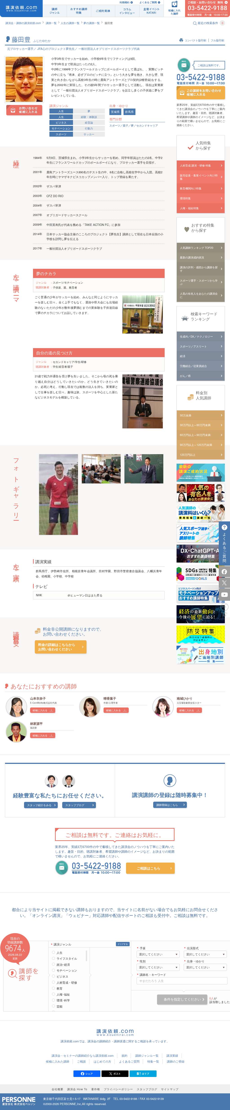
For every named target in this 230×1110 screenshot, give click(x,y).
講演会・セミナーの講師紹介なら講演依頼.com (83, 1055)
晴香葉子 (110, 698)
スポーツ (61, 134)
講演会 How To (77, 1089)
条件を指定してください (182, 999)
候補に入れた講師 (57, 1061)
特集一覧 (153, 1061)
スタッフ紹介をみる (39, 805)
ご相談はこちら (148, 868)
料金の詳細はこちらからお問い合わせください (56, 647)
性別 (143, 961)
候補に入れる (40, 710)
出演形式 (193, 948)
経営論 (89, 122)
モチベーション (61, 128)
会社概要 (57, 1089)
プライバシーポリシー (118, 1089)
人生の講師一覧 (70, 23)
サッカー (89, 134)
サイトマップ (170, 1089)
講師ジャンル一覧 (147, 1055)
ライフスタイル (67, 958)
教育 (59, 988)
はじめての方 (102, 1061)
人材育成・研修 (67, 982)
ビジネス (61, 122)
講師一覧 (51, 23)
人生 (61, 111)
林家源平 (36, 723)
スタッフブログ (74, 805)
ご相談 (81, 1061)
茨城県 (115, 111)
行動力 (89, 128)
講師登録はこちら (167, 805)
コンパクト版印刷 (195, 40)
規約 (124, 1055)
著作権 (95, 1089)
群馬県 (129, 111)
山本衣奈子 (38, 698)
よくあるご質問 (148, 2)
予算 (143, 948)
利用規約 (124, 2)
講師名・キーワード (153, 975)
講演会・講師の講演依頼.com (23, 23)
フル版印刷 (217, 40)
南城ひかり (184, 698)
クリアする (123, 944)
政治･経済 (63, 964)
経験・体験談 (89, 117)
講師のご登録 (175, 1061)
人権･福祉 (63, 994)
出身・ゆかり (195, 961)
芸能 (59, 1006)
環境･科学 (63, 1000)
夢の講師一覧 (92, 23)
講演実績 (172, 1055)
